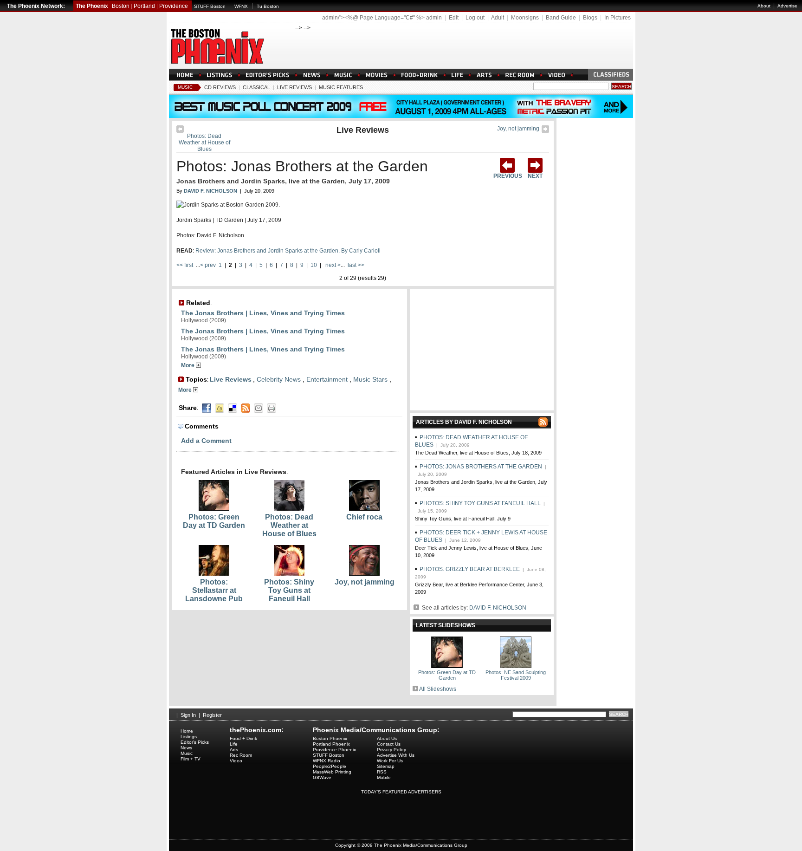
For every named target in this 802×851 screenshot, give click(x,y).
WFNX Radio (326, 760)
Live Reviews (294, 87)
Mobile (384, 777)
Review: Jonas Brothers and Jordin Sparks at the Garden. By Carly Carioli (288, 250)
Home (187, 731)
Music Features (341, 87)
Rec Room (241, 755)
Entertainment (327, 379)
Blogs (590, 17)
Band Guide (561, 17)
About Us (387, 738)
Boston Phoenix (330, 738)
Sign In (188, 715)
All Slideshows (437, 689)
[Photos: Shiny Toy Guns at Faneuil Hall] (289, 574)
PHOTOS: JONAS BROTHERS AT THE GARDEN (481, 466)
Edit (454, 17)
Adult (497, 17)
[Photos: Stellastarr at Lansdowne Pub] (214, 574)
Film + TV (190, 758)
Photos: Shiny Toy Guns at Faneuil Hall (289, 590)
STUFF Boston (210, 6)
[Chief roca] (364, 509)
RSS (382, 771)
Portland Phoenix (331, 744)
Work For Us (390, 760)
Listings (189, 736)
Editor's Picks (195, 742)
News (186, 747)
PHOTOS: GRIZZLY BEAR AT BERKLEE (470, 569)
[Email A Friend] (258, 408)
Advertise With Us (395, 755)
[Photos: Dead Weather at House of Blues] (180, 131)
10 (313, 265)
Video (236, 760)
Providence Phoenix (334, 749)
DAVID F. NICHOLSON (497, 607)
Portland (144, 6)
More (188, 365)
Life (234, 744)
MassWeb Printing (332, 771)
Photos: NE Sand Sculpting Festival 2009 (515, 675)
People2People (329, 766)
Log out (475, 17)
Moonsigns (525, 17)
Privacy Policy (391, 749)
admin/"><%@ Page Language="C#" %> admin (382, 17)
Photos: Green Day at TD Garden (214, 521)
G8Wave (322, 777)
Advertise (787, 5)
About (763, 5)
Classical (256, 87)
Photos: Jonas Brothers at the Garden (302, 166)
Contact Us (389, 744)
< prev (208, 265)
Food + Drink (243, 738)
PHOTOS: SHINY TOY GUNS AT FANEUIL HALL (480, 503)
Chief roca (364, 517)
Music (185, 87)
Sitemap (386, 766)
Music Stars (370, 379)
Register (212, 715)
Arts (234, 749)
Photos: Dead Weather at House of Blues (204, 142)
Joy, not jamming (518, 128)
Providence (173, 6)
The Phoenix (92, 6)
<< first (185, 265)
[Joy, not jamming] (545, 131)
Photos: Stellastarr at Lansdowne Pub (214, 590)
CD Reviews (220, 87)
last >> (355, 265)
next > (332, 265)
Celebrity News (279, 379)
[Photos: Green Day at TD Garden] (214, 509)
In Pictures (617, 17)
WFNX (241, 6)
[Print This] (271, 408)
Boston (120, 6)
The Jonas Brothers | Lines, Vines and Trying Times (263, 313)
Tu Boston (268, 6)
